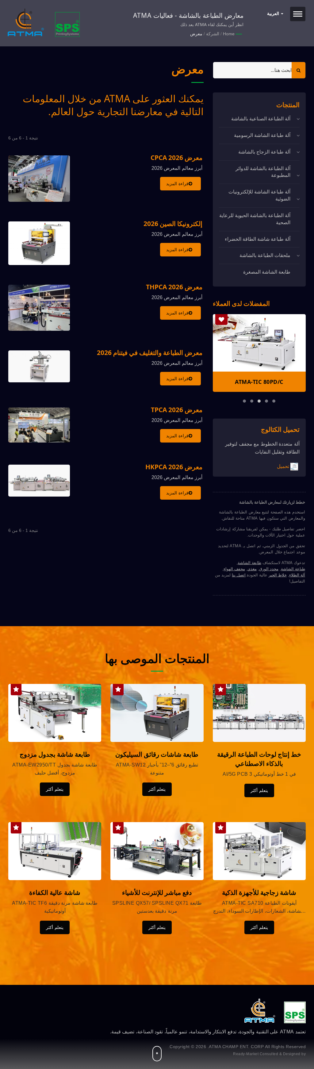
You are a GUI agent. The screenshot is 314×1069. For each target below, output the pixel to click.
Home (229, 33)
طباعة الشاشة (293, 569)
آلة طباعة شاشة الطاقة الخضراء (257, 239)
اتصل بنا (239, 575)
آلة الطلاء (297, 575)
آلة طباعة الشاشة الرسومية (262, 135)
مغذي (252, 569)
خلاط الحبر (278, 575)
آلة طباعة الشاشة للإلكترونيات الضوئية (259, 195)
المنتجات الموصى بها (157, 658)
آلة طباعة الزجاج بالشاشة (264, 151)
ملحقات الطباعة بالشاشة (264, 255)
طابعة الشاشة (249, 562)
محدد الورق (268, 569)
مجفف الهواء (234, 569)
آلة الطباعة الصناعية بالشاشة (260, 118)
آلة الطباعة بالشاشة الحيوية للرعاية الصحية (254, 219)
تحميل (283, 466)
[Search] (298, 70)
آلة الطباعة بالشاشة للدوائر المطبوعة (263, 172)
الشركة (212, 33)
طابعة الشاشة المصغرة (266, 272)
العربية (273, 13)
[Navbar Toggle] (297, 14)
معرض (196, 33)
